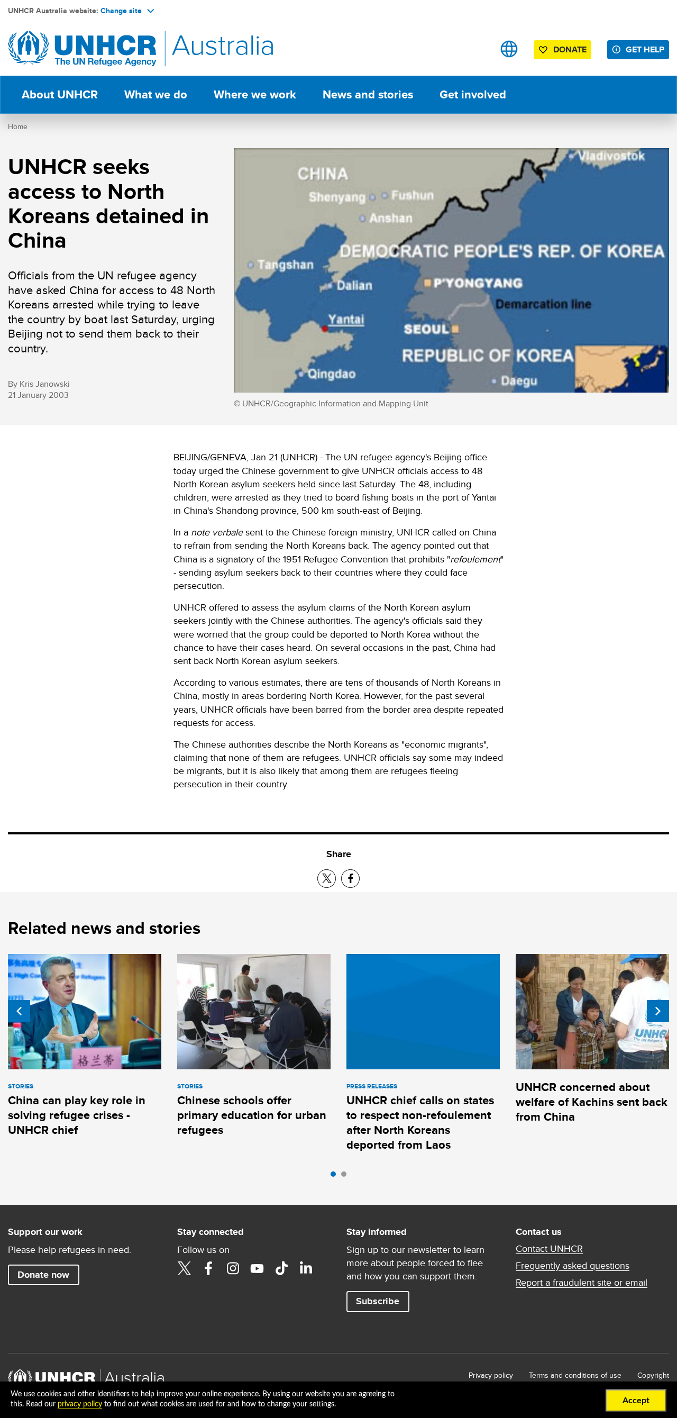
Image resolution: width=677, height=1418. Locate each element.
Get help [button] (645, 49)
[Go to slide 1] (336, 1176)
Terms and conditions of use (575, 1375)
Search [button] (475, 49)
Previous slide (19, 1011)
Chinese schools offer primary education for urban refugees (251, 1115)
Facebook (208, 1268)
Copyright (653, 1375)
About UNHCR (60, 94)
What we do (155, 94)
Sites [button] (509, 49)
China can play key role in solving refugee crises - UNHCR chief (76, 1115)
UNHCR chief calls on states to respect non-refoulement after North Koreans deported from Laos (420, 1123)
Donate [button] (570, 49)
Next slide (658, 1011)
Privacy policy (491, 1375)
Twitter (184, 1268)
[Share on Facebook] (350, 878)
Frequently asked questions (572, 1265)
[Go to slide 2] (346, 1176)
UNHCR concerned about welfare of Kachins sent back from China (591, 1102)
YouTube (257, 1268)
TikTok (281, 1268)
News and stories (368, 94)
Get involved (473, 94)
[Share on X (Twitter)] (326, 878)
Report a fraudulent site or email (581, 1282)
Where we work (255, 94)
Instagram (233, 1268)
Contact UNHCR (549, 1249)
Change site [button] (121, 10)
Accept (636, 1400)
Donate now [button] (43, 1274)
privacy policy (80, 1404)
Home (18, 126)
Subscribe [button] (377, 1301)
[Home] (82, 48)
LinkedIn (306, 1268)
